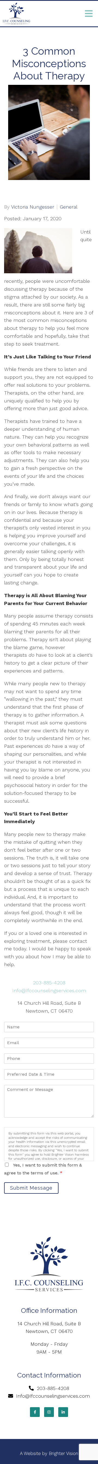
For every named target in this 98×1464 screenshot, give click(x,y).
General (68, 206)
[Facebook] (35, 1412)
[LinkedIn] (63, 1412)
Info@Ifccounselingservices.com (49, 990)
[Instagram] (49, 1412)
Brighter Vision (63, 1453)
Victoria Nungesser (32, 206)
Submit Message (31, 1188)
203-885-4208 (49, 982)
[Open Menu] (89, 13)
